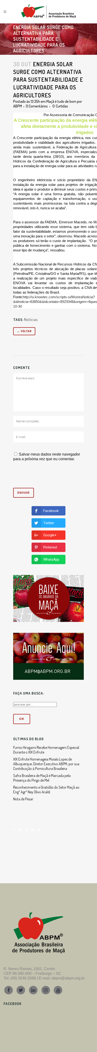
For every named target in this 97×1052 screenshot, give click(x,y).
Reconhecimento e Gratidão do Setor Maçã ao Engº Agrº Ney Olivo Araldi (46, 789)
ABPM (17, 106)
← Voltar (24, 331)
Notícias (31, 319)
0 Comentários (37, 106)
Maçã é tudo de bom (61, 101)
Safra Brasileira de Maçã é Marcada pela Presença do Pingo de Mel (42, 778)
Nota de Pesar (23, 799)
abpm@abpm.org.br (68, 978)
